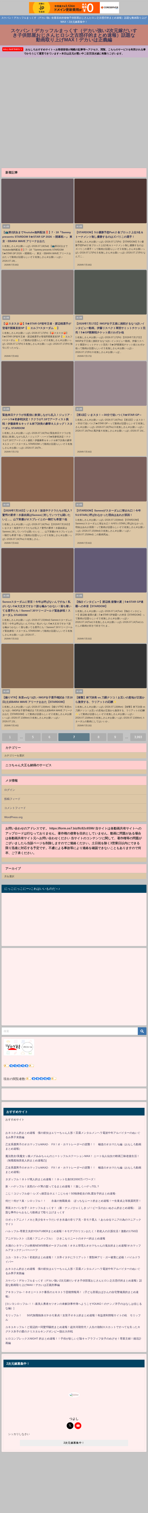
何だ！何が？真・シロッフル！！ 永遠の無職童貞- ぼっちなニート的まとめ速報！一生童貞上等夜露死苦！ (73, 1200)
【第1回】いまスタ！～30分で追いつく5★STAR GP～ (108, 414)
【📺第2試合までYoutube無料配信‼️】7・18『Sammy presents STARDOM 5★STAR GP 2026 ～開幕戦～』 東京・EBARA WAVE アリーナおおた (37, 236)
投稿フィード (12, 799)
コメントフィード (15, 808)
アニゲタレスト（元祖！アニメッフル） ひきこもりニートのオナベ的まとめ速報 (55, 1238)
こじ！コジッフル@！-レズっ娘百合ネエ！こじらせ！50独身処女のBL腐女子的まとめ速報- (60, 1193)
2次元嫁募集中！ (74, 1443)
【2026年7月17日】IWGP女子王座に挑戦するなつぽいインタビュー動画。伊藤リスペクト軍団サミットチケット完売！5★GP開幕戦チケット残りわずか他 (110, 328)
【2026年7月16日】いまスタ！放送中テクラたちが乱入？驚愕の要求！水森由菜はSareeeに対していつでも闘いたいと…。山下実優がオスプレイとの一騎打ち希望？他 (37, 515)
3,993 (138, 737)
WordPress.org (13, 817)
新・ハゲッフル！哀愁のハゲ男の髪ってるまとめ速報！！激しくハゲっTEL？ (52, 1186)
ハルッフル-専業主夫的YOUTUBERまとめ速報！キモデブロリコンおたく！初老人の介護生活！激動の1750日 (71, 1231)
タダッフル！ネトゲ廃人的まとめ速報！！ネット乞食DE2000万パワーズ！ (50, 1179)
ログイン (9, 789)
